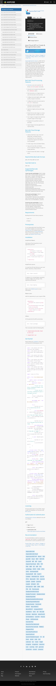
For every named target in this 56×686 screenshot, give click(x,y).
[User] (51, 2)
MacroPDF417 (34, 606)
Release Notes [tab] (33, 37)
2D (43, 637)
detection (41, 644)
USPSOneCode (34, 619)
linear (27, 639)
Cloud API (28, 561)
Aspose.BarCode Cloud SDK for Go (8, 42)
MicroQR (42, 611)
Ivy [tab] (37, 17)
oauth (39, 561)
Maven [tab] (29, 17)
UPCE (27, 571)
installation (35, 341)
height (41, 642)
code (36, 639)
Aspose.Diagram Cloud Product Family (10, 52)
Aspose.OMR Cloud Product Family (9, 59)
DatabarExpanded (30, 596)
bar (33, 642)
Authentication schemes (30, 517)
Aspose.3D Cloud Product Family (9, 64)
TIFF (42, 564)
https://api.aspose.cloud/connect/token (36, 531)
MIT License (28, 511)
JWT (36, 561)
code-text (28, 642)
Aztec (34, 611)
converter (40, 649)
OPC (38, 584)
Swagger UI (42, 55)
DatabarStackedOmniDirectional (34, 599)
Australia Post (29, 622)
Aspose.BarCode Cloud (32, 554)
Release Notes (5, 49)
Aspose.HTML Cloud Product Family (9, 67)
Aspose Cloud (28, 230)
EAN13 (34, 569)
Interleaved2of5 (34, 571)
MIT (33, 561)
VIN (30, 589)
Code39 (28, 581)
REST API (42, 559)
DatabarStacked (30, 604)
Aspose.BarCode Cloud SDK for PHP (8, 34)
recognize (28, 644)
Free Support (42, 56)
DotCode (28, 614)
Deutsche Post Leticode (32, 627)
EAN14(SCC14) (35, 576)
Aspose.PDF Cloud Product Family (9, 17)
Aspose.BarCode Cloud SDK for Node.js (9, 39)
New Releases (32, 671)
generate (41, 647)
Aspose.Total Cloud (31, 564)
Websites (17, 675)
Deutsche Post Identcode (32, 624)
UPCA (42, 569)
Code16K (38, 581)
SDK (44, 556)
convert (35, 649)
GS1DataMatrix (30, 616)
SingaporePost (30, 629)
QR (37, 611)
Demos (37, 55)
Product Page (28, 55)
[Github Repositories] (35, 666)
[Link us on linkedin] (27, 666)
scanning (32, 647)
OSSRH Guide (34, 289)
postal (31, 639)
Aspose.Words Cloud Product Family (9, 14)
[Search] (54, 2)
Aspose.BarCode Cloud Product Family (13, 5)
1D (41, 637)
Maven (39, 556)
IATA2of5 (33, 584)
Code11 (39, 574)
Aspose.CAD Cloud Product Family (9, 62)
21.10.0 (28, 13)
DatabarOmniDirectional (32, 591)
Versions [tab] (39, 34)
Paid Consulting (46, 673)
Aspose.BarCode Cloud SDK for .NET (8, 32)
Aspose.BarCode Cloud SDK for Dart (8, 44)
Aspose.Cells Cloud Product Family (9, 19)
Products (17, 671)
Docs (33, 55)
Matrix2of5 (32, 579)
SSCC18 (42, 576)
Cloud (33, 559)
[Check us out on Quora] (32, 666)
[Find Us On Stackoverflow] (29, 666)
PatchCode (38, 604)
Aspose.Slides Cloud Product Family (9, 24)
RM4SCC (41, 627)
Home (3, 5)
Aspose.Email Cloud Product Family (9, 22)
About (30, 675)
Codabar (28, 576)
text (39, 639)
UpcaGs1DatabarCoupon (32, 637)
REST (37, 559)
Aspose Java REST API (31, 556)
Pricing (44, 671)
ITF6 (27, 589)
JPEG (38, 564)
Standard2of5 (29, 574)
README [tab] (31, 34)
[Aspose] (9, 2)
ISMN (38, 586)
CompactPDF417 (38, 609)
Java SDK (28, 559)
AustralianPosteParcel (31, 632)
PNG (27, 566)
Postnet (43, 616)
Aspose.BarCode (36, 11)
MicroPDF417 (29, 609)
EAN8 (38, 569)
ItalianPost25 (41, 614)
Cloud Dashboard (39, 231)
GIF (34, 566)
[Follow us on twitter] (24, 666)
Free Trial (28, 58)
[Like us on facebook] (21, 666)
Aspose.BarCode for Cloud (31, 61)
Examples (28, 56)
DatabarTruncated (31, 594)
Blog (33, 56)
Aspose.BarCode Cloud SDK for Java (29, 5)
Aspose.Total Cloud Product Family (9, 12)
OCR (36, 647)
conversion (29, 649)
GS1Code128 (29, 586)
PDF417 (28, 606)
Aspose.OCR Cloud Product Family (9, 57)
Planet (27, 619)
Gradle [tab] (34, 17)
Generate (29, 85)
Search (36, 56)
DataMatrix (29, 611)
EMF (37, 566)
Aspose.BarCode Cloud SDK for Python (9, 37)
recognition (35, 644)
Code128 (42, 579)
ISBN (35, 586)
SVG (40, 566)
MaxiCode (34, 614)
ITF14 (27, 579)
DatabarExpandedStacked (32, 601)
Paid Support (32, 673)
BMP (31, 566)
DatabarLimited (41, 594)
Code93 (33, 581)
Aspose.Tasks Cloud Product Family (9, 54)
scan (27, 647)
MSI (35, 574)
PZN (38, 579)
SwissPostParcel (30, 634)
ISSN (42, 586)
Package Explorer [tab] (34, 40)
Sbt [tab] (40, 17)
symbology (29, 569)
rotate (36, 642)
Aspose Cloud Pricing (35, 234)
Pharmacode (35, 589)
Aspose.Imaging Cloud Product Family (10, 27)
